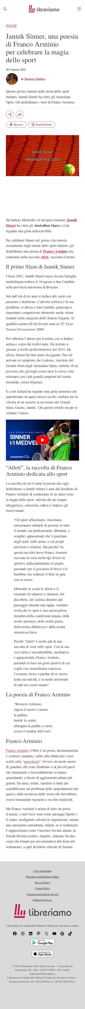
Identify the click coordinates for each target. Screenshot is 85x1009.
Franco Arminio (17, 750)
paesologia (31, 761)
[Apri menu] (79, 8)
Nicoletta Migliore (34, 79)
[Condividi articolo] (10, 114)
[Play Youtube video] (42, 440)
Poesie (11, 25)
